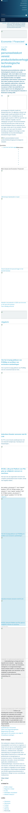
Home (3, 5)
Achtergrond (6, 10)
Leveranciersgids (7, 18)
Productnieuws (6, 8)
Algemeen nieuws (7, 13)
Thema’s (4, 15)
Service (4, 20)
